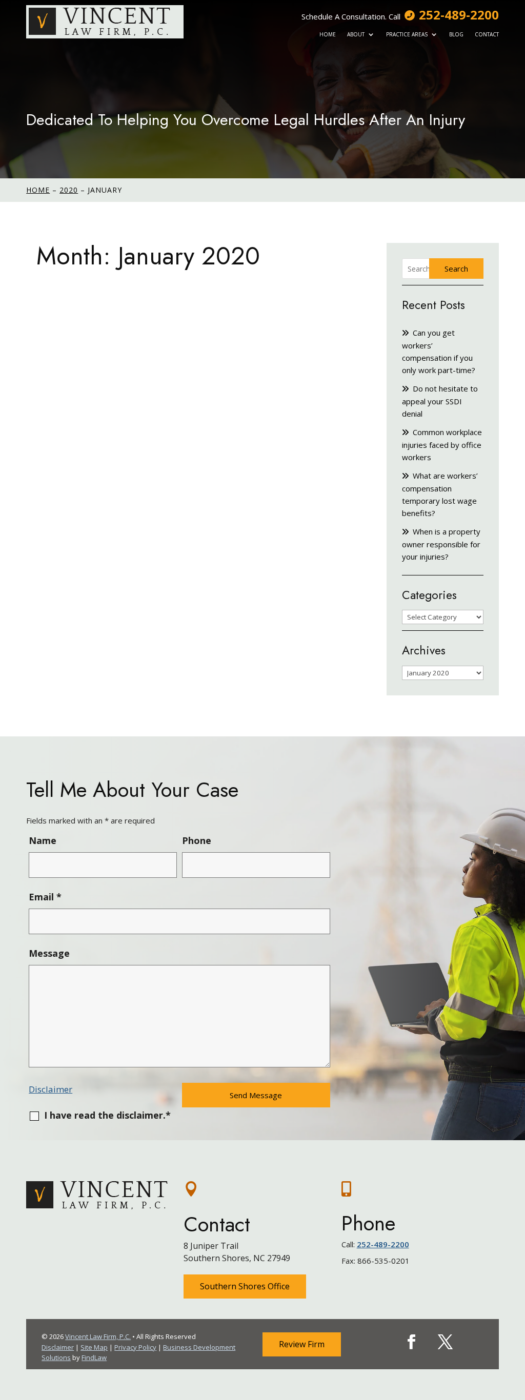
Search (456, 268)
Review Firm (302, 1344)
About (356, 34)
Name (42, 840)
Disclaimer (50, 1089)
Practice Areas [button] (407, 34)
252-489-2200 (459, 14)
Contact (487, 34)
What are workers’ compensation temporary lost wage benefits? (440, 494)
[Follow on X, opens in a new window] (445, 1342)
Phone (196, 840)
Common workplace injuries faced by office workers (442, 444)
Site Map (94, 1347)
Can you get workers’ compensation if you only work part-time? (438, 351)
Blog (456, 34)
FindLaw (94, 1357)
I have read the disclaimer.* (107, 1115)
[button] (514, 1325)
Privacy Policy (135, 1347)
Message (49, 953)
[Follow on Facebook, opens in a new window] (411, 1342)
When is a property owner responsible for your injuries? (441, 544)
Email (45, 897)
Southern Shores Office (245, 1286)
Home (327, 34)
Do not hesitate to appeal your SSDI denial (440, 401)
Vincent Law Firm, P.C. (98, 1336)
